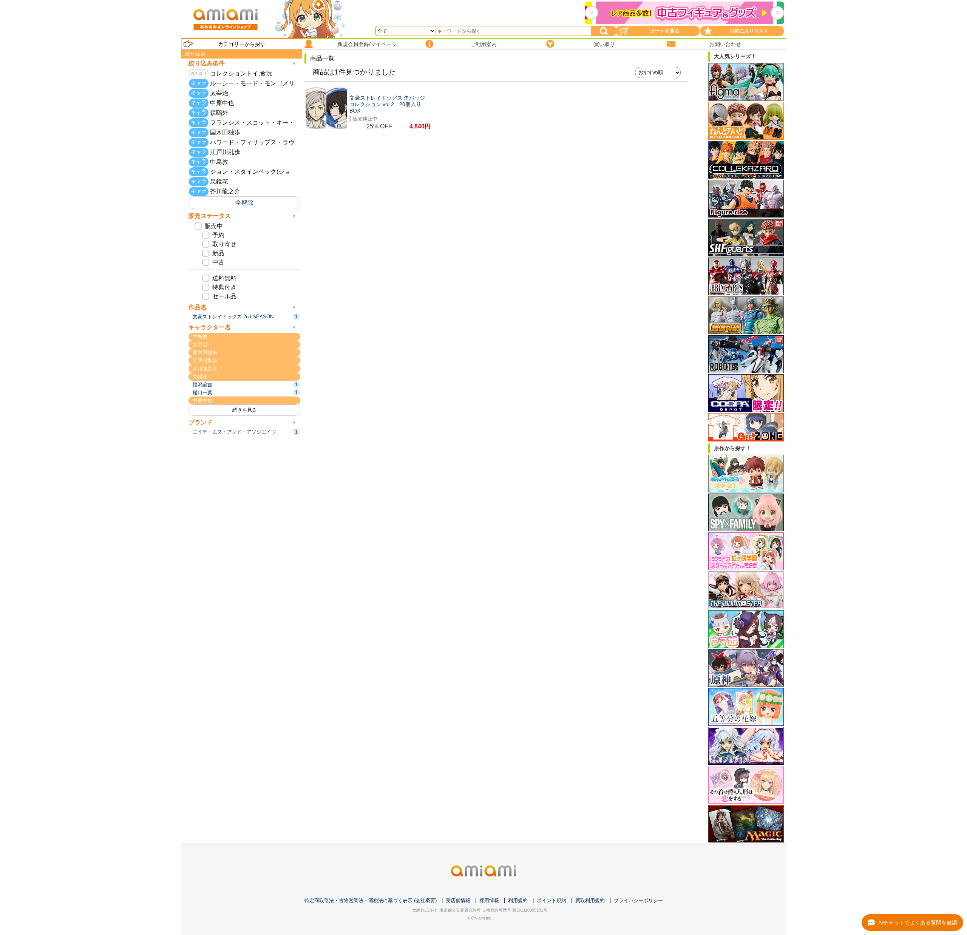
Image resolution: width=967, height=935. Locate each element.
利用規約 (518, 900)
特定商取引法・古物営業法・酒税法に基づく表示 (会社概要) (370, 900)
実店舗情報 (458, 900)
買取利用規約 (590, 900)
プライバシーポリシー (638, 900)
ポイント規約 (551, 900)
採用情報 (489, 900)
